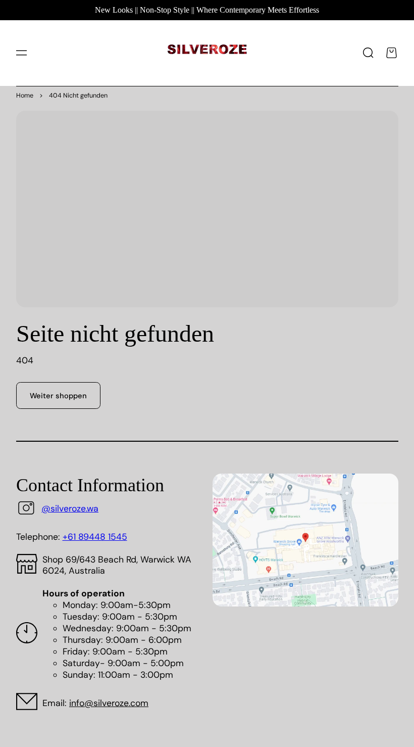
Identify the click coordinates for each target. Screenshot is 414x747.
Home (24, 95)
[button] (21, 53)
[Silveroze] (207, 53)
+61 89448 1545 (95, 536)
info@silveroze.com (108, 703)
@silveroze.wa (69, 508)
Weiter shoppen (58, 396)
